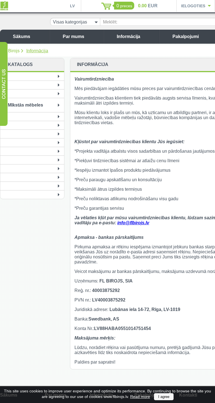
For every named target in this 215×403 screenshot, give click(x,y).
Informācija (128, 36)
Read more (140, 396)
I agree (163, 397)
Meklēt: (110, 22)
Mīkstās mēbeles (25, 105)
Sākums (21, 36)
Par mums (73, 36)
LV (72, 6)
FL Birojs (11, 50)
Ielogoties (193, 6)
